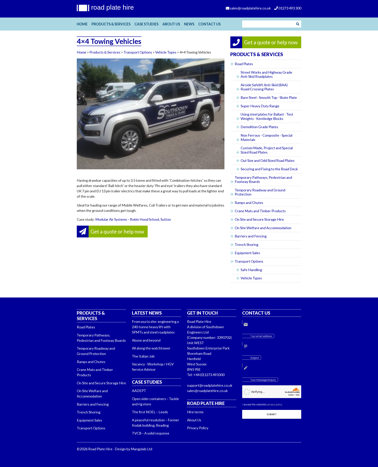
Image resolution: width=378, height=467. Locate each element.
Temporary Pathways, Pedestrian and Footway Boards (263, 179)
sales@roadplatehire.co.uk (207, 390)
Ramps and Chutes (249, 202)
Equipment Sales (247, 253)
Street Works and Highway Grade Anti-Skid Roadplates (266, 74)
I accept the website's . (263, 404)
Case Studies (146, 24)
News (189, 24)
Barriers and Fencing (251, 236)
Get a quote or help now (117, 231)
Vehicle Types (165, 52)
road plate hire (112, 7)
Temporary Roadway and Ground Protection (260, 192)
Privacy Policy (197, 428)
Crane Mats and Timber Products (260, 211)
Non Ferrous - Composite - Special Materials (266, 137)
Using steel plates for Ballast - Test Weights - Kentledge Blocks (267, 116)
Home (82, 24)
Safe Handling (251, 270)
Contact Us (209, 24)
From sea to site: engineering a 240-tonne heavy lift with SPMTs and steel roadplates (155, 326)
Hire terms (195, 412)
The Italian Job (143, 356)
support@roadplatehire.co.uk (209, 385)
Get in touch (202, 313)
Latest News (147, 313)
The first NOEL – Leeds (150, 412)
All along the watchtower (151, 348)
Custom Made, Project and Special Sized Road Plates (267, 150)
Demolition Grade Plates (259, 127)
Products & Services (111, 24)
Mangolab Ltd (141, 449)
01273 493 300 (289, 8)
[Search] (297, 24)
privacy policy (274, 404)
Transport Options (137, 52)
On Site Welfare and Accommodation (263, 228)
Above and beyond (146, 340)
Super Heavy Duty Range (260, 106)
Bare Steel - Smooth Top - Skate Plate (269, 97)
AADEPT (139, 390)
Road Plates (244, 64)
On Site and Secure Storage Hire (259, 219)
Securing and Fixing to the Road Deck (269, 169)
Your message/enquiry (263, 379)
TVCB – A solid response (150, 433)
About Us (171, 24)
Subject (254, 357)
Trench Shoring (246, 244)
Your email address (261, 336)
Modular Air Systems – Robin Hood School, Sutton (133, 219)
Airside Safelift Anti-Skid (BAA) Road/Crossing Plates (264, 87)
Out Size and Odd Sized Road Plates (268, 160)
